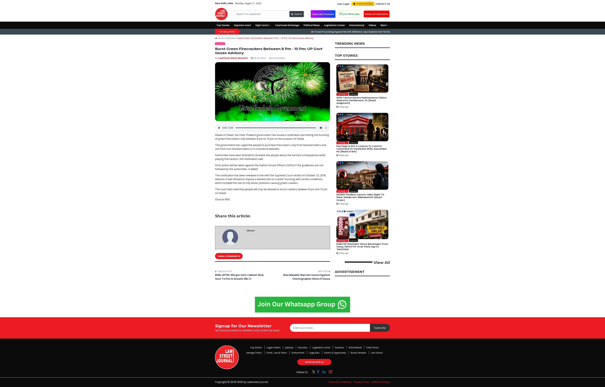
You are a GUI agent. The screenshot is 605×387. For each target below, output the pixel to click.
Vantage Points (254, 352)
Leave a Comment (228, 256)
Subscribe (380, 328)
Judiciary (289, 347)
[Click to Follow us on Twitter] (312, 371)
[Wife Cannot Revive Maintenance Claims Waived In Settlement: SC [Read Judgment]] (362, 78)
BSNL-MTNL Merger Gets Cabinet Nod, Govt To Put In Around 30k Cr (239, 276)
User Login (343, 3)
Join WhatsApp (351, 13)
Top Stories (256, 347)
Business (339, 347)
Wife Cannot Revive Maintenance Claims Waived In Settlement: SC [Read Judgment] (361, 100)
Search (298, 14)
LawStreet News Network (233, 58)
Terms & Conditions (339, 382)
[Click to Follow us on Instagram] (330, 371)
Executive (231, 38)
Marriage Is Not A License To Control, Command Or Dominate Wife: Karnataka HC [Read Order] (361, 149)
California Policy (380, 382)
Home (220, 38)
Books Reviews (358, 352)
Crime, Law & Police (276, 352)
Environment (297, 352)
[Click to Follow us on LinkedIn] (324, 371)
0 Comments (278, 58)
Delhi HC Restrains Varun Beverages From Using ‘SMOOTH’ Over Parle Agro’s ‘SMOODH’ (362, 247)
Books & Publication (376, 13)
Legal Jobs (314, 352)
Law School (377, 352)
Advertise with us (314, 362)
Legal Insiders (273, 347)
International (355, 347)
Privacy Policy (361, 382)
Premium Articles (365, 3)
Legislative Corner (321, 347)
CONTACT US (382, 3)
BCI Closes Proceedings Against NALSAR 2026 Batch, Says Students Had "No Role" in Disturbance (340, 31)
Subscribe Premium (323, 14)
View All (382, 262)
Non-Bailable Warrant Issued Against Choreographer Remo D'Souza (306, 276)
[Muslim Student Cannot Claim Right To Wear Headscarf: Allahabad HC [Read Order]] (362, 175)
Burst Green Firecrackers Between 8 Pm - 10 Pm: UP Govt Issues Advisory (275, 38)
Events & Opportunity (335, 352)
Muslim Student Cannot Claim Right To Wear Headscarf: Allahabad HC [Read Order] (360, 197)
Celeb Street (372, 347)
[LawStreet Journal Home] (221, 13)
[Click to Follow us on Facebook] (318, 371)
